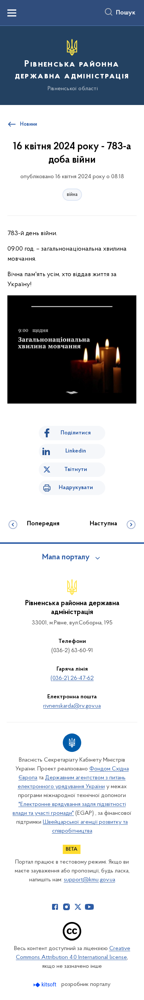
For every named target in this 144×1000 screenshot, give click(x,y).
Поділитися (76, 433)
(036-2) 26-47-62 (72, 678)
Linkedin (75, 451)
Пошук (126, 13)
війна (72, 194)
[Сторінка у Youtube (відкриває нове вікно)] (89, 906)
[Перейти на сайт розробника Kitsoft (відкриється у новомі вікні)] (46, 984)
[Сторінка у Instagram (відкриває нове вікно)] (66, 906)
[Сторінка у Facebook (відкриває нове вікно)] (55, 906)
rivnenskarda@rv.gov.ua (72, 706)
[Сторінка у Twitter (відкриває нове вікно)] (77, 906)
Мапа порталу (66, 557)
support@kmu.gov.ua (89, 880)
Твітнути (75, 469)
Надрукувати (76, 488)
